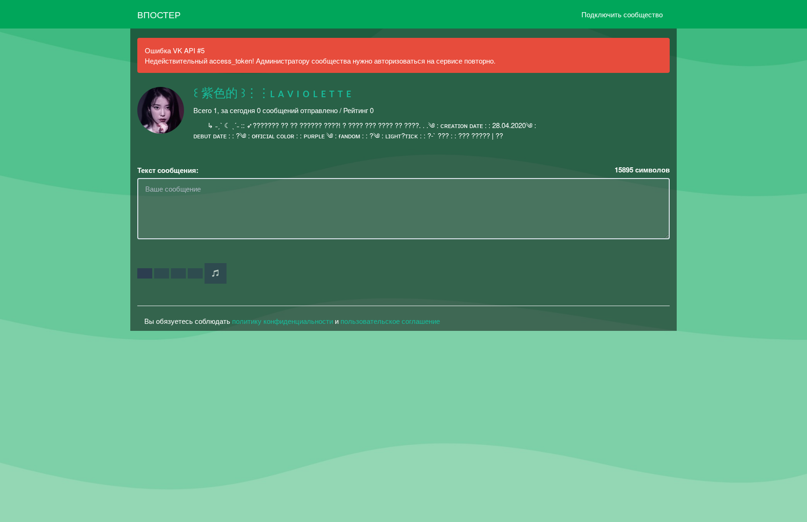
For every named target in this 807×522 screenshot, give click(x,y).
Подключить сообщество (622, 14)
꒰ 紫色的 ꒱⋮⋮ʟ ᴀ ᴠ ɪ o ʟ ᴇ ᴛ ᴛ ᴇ (272, 93)
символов (642, 170)
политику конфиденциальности (282, 321)
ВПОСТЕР (159, 14)
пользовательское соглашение (390, 321)
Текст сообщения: (167, 170)
